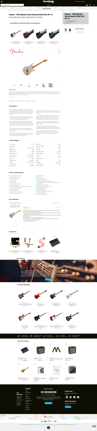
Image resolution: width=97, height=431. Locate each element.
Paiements (19, 402)
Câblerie (63, 7)
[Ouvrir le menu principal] (1, 1)
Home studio (38, 7)
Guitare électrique (36, 10)
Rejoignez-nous (52, 424)
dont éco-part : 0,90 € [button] (68, 23)
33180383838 (48, 392)
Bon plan (49, 5)
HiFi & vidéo (55, 7)
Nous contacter (45, 424)
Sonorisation (12, 7)
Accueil (4, 7)
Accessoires (34, 101)
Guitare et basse (28, 10)
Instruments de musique (46, 7)
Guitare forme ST (45, 10)
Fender (9, 10)
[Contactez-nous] (94, 426)
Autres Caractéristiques (13, 101)
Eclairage (29, 7)
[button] (56, 23)
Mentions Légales (59, 424)
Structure (71, 7)
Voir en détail (25, 303)
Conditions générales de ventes (26, 424)
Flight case (80, 7)
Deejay (21, 7)
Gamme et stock (20, 400)
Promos (75, 424)
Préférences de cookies (68, 424)
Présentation (21, 101)
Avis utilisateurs (28, 101)
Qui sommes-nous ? (37, 424)
